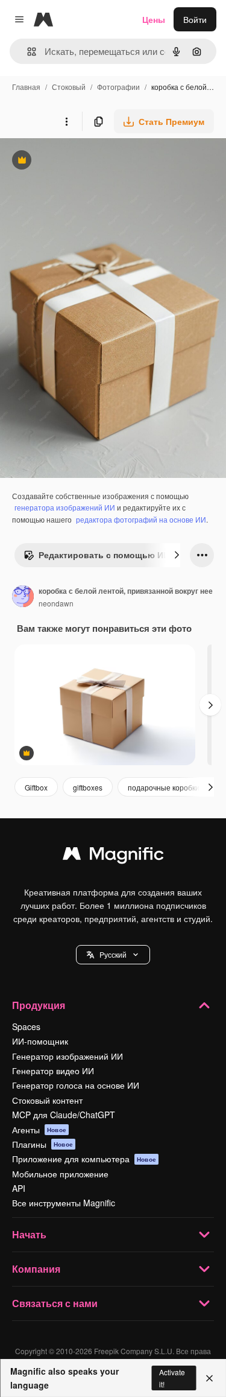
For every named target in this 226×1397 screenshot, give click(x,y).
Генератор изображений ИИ (67, 1056)
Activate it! (172, 1378)
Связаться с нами (55, 1303)
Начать (29, 1234)
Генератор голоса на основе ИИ (75, 1085)
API (18, 1188)
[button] (113, 954)
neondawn (56, 603)
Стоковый (69, 86)
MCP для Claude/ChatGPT (63, 1115)
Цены (153, 19)
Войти (195, 19)
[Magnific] (113, 856)
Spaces (26, 1026)
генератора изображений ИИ (64, 507)
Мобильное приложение (60, 1174)
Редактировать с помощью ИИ (96, 558)
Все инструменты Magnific (63, 1203)
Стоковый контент (47, 1100)
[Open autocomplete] (26, 51)
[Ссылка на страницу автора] (23, 597)
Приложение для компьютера (84, 1159)
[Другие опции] (66, 121)
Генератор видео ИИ (53, 1070)
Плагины (42, 1144)
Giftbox (36, 787)
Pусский (113, 954)
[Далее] (176, 555)
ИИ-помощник (40, 1041)
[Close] (209, 1378)
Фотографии (118, 86)
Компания (36, 1269)
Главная (26, 86)
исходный (80, 161)
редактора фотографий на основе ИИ (141, 519)
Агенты (39, 1130)
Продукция (38, 1005)
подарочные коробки (163, 787)
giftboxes (87, 787)
